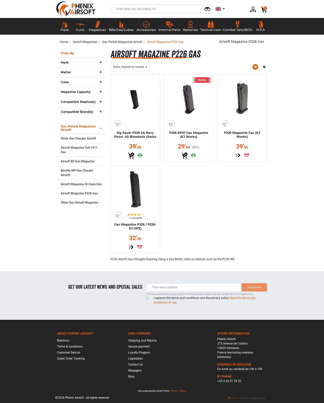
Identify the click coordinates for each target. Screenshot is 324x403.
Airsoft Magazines (85, 42)
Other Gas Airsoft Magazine (79, 202)
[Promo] (188, 98)
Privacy (174, 391)
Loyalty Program (139, 352)
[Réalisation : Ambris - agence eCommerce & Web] (246, 398)
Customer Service (68, 352)
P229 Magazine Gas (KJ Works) (242, 135)
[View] (238, 155)
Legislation (135, 358)
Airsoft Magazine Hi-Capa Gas (81, 184)
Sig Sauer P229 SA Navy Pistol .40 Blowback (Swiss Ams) (135, 136)
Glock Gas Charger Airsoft (78, 138)
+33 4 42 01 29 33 (229, 381)
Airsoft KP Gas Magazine (77, 161)
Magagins (135, 370)
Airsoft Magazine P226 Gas (79, 193)
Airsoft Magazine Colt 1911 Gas (79, 150)
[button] (262, 9)
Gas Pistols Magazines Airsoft (122, 42)
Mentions (63, 340)
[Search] (207, 8)
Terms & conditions (69, 346)
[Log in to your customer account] (251, 9)
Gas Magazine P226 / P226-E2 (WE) (135, 226)
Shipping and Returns (142, 340)
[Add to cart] (131, 155)
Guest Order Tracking (71, 358)
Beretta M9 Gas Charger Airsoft (77, 173)
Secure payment (139, 346)
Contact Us (135, 364)
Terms (183, 391)
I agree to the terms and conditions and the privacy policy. (204, 300)
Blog (131, 376)
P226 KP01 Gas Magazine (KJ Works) (188, 135)
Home (64, 42)
